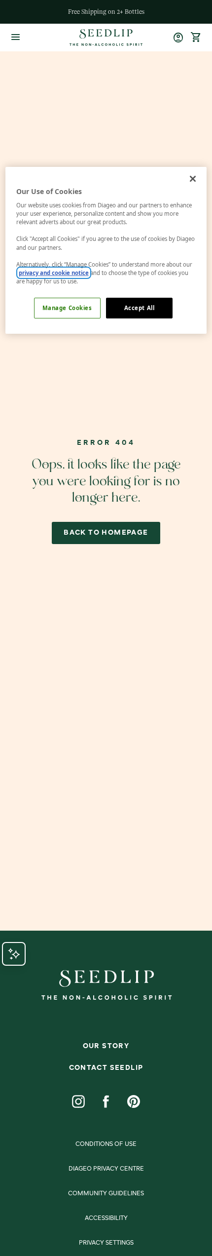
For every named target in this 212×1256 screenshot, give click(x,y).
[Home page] (106, 37)
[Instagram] (78, 1101)
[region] (106, 250)
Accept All (139, 308)
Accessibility (106, 1218)
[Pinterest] (133, 1101)
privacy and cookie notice (54, 272)
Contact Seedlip (106, 1067)
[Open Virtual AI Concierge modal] (14, 954)
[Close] (193, 179)
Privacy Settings (106, 1243)
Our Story (106, 1046)
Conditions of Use (106, 1144)
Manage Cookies (67, 308)
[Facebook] (106, 1101)
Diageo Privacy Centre (106, 1169)
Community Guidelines (106, 1194)
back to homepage (106, 532)
